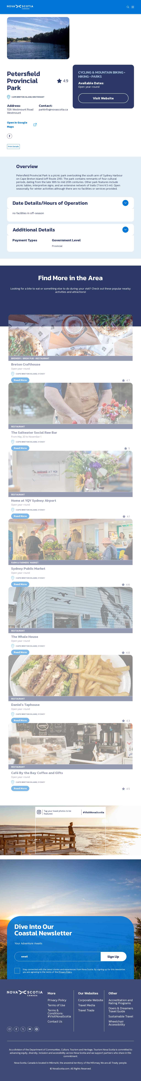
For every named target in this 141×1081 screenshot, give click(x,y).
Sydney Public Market (28, 568)
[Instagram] (39, 815)
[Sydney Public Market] (70, 539)
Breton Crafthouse (25, 364)
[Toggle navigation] (132, 7)
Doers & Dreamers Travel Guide (121, 1010)
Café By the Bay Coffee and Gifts (37, 772)
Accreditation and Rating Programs (121, 1001)
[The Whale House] (70, 607)
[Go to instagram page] (9, 1029)
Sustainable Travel (121, 1016)
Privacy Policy (65, 972)
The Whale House (24, 636)
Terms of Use (56, 1005)
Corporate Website (90, 1000)
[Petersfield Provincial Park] (38, 38)
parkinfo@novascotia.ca (53, 109)
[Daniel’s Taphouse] (70, 675)
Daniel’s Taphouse (25, 704)
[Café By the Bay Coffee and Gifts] (70, 743)
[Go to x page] (23, 1029)
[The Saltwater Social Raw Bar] (70, 403)
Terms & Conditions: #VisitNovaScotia (59, 1013)
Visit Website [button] (103, 98)
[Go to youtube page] (29, 1029)
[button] (128, 7)
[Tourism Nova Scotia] (20, 6)
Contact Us (55, 1021)
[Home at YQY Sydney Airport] (70, 471)
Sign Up (113, 956)
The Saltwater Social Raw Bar (34, 432)
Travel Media (86, 1005)
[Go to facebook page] (9, 138)
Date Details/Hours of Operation (50, 203)
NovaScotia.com (60, 1068)
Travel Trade (86, 1010)
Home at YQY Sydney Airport (33, 500)
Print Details (13, 146)
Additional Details (34, 229)
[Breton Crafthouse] (70, 335)
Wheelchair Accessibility (117, 1023)
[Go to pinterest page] (36, 1029)
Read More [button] (20, 380)
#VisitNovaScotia (93, 812)
